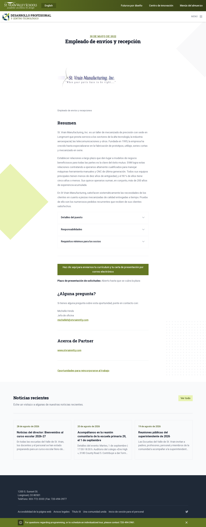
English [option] (49, 5)
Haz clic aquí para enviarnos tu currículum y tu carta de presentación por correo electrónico (103, 269)
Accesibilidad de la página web (34, 511)
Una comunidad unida (94, 511)
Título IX (76, 511)
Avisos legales (62, 511)
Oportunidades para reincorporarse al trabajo (83, 370)
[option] (48, 5)
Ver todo (185, 398)
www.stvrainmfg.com (69, 350)
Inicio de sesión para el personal (126, 511)
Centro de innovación (161, 5)
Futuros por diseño (131, 5)
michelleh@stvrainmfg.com (72, 319)
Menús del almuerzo (191, 5)
